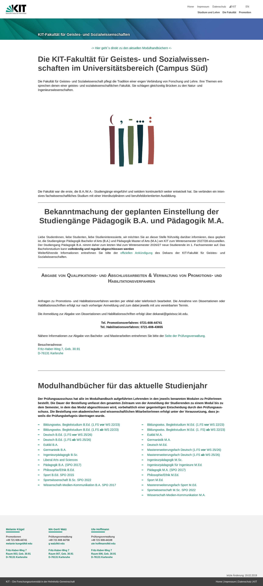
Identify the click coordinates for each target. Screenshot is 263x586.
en (247, 6)
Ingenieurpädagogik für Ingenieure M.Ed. (174, 465)
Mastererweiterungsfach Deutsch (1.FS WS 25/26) (184, 449)
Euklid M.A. (155, 434)
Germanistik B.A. (54, 449)
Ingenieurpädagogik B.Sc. (60, 454)
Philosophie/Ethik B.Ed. (59, 470)
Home (190, 6)
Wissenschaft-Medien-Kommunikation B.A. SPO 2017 (79, 485)
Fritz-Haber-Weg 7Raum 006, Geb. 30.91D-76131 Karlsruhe (103, 553)
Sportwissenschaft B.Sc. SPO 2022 (67, 480)
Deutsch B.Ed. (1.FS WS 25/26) (67, 434)
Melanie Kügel (15, 529)
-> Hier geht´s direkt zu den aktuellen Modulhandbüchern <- (131, 48)
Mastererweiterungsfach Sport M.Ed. (172, 485)
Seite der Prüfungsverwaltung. (185, 335)
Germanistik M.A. (159, 439)
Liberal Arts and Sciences (60, 460)
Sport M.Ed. (155, 480)
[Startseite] (256, 12)
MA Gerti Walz (58, 529)
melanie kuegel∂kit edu (19, 543)
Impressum (203, 6)
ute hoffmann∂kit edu (103, 543)
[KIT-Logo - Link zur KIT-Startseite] (16, 9)
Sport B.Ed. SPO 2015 (58, 475)
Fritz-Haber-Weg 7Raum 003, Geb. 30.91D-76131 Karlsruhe (18, 553)
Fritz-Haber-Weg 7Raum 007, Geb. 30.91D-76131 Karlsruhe (61, 553)
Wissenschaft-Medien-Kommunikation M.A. (176, 495)
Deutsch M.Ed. (157, 444)
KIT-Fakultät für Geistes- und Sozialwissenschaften (84, 34)
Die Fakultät (229, 12)
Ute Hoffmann (100, 529)
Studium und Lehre (209, 12)
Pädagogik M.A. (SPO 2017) (166, 470)
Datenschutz (219, 6)
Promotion (245, 12)
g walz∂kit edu (57, 543)
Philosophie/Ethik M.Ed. (163, 475)
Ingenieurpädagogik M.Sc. (164, 460)
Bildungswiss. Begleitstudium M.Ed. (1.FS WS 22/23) (185, 424)
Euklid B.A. (50, 444)
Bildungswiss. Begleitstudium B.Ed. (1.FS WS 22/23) (81, 424)
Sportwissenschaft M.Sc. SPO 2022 (171, 490)
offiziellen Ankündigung (136, 252)
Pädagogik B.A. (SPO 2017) (62, 465)
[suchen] (256, 6)
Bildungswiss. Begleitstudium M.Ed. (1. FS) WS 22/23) (186, 429)
